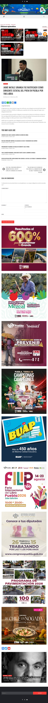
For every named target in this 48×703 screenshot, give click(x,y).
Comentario (5, 188)
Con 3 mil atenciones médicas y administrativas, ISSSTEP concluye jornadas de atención (14, 168)
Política (5, 83)
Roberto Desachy (5, 136)
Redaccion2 (4, 160)
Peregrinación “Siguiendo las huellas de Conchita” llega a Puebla (15, 147)
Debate (10, 675)
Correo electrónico (28, 206)
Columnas (5, 675)
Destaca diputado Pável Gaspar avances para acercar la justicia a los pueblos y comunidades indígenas (24, 158)
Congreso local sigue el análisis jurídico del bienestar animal (15, 135)
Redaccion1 (7, 97)
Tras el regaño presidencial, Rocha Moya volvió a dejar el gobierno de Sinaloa (18, 152)
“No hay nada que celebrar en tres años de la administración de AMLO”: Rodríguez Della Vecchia (34, 169)
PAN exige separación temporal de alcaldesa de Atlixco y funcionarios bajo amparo (19, 141)
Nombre (4, 205)
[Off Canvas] (4, 16)
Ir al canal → (44, 26)
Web (3, 214)
